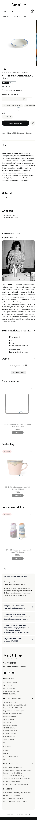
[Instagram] (9, 672)
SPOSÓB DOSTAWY (10, 731)
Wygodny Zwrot (8, 702)
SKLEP (16, 16)
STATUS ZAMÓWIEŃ (10, 682)
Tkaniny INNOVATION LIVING (13, 776)
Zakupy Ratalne (8, 719)
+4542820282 (14, 349)
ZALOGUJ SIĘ (7, 685)
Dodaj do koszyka (15, 123)
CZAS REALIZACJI (9, 728)
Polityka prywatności (10, 725)
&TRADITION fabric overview (13, 767)
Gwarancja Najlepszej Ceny (12, 714)
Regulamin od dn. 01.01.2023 (12, 708)
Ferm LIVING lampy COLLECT (13, 798)
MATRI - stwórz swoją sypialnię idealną (15, 784)
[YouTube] (13, 672)
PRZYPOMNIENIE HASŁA (11, 691)
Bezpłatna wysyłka (9, 716)
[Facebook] (5, 672)
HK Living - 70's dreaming (11, 795)
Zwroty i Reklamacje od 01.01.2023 (14, 705)
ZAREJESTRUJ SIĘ (9, 688)
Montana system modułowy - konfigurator (17, 770)
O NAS (5, 750)
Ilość (3, 113)
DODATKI (24, 16)
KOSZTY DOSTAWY (9, 736)
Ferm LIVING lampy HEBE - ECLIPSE (15, 801)
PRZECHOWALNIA (9, 694)
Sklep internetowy (17, 814)
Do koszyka (17, 433)
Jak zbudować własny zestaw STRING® (16, 779)
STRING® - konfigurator (11, 782)
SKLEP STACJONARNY (10, 756)
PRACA (5, 753)
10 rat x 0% (7, 722)
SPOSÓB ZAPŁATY (9, 734)
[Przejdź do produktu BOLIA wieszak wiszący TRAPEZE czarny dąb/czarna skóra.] (18, 404)
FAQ (4, 742)
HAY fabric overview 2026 (12, 773)
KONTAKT (6, 759)
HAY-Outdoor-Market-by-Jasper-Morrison (17, 793)
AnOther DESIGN (6, 16)
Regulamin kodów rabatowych (13, 711)
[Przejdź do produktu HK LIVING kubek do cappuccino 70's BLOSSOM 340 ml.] (18, 467)
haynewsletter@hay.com (18, 352)
